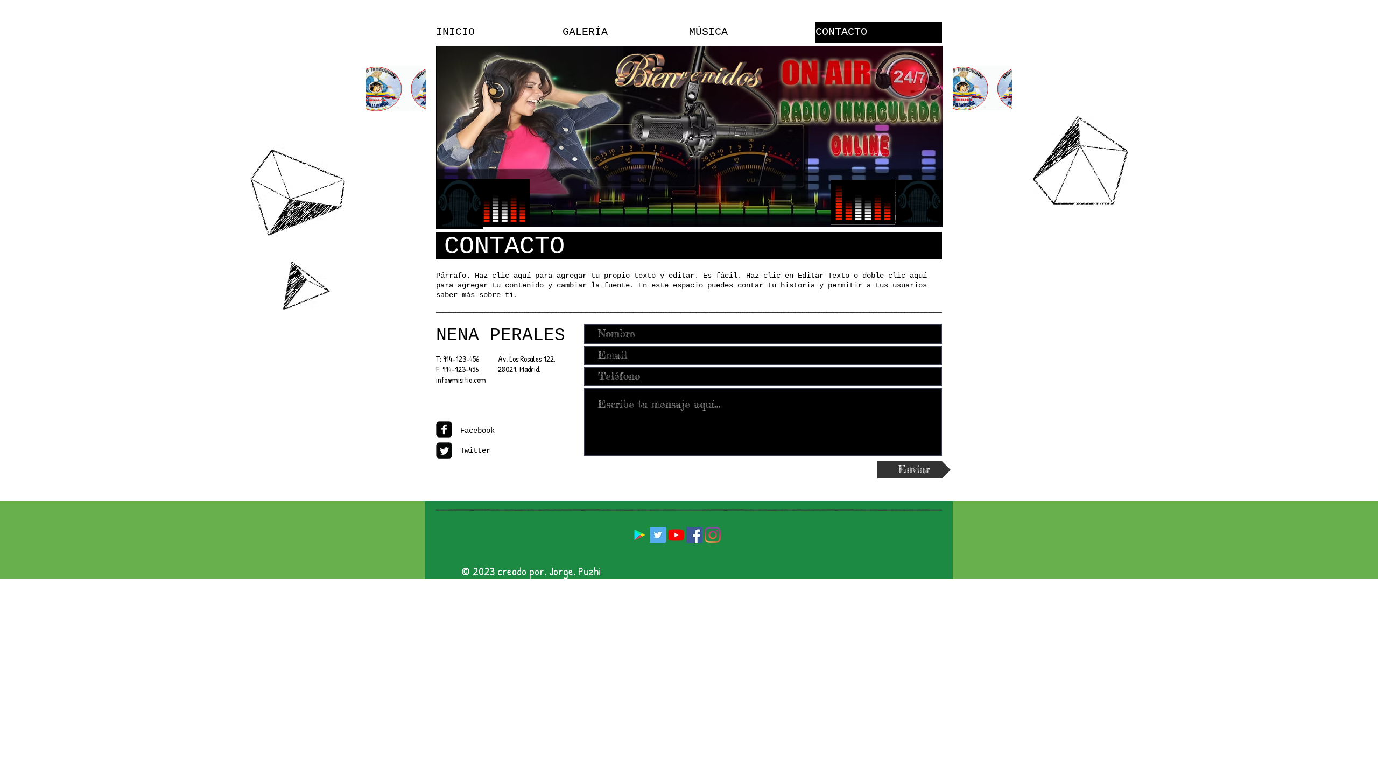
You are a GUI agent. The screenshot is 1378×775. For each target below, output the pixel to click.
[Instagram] (713, 535)
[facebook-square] (444, 429)
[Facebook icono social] (694, 535)
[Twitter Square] (444, 450)
